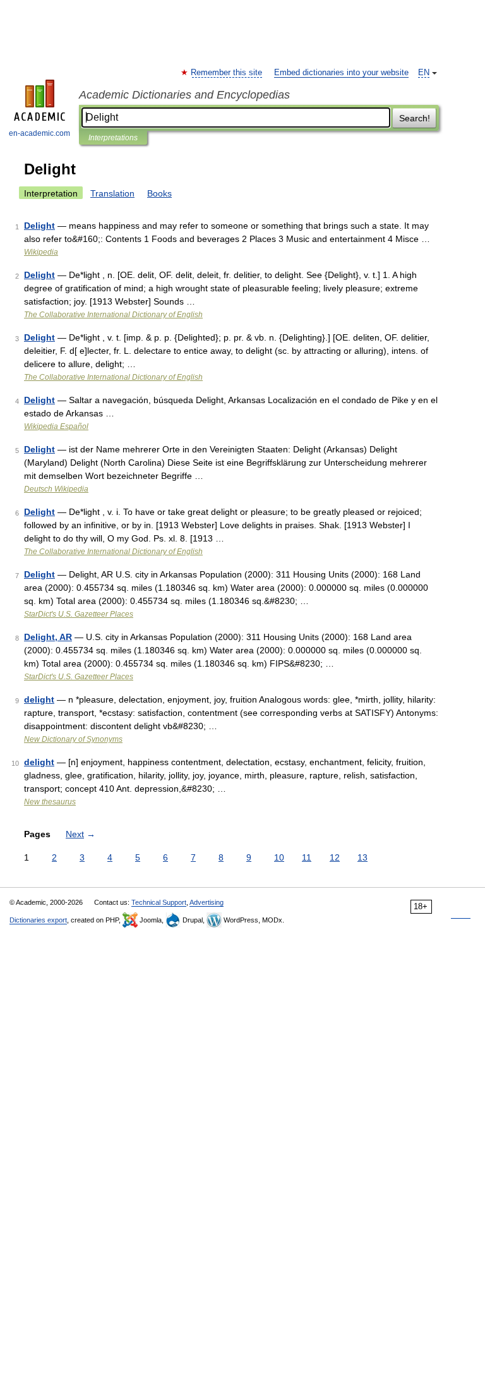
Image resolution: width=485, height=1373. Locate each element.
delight (39, 699)
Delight (39, 226)
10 (279, 857)
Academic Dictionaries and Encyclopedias (184, 94)
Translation (112, 193)
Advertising (206, 902)
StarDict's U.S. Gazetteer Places (78, 614)
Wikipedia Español (56, 426)
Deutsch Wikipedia (56, 489)
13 (362, 857)
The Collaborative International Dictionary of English (113, 314)
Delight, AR (48, 637)
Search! (414, 118)
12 (335, 857)
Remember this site (227, 72)
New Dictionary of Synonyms (73, 739)
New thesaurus (50, 801)
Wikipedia (41, 252)
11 (306, 857)
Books (159, 193)
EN (423, 72)
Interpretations (113, 137)
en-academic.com (39, 133)
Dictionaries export (38, 920)
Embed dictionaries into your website (341, 72)
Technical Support (158, 902)
